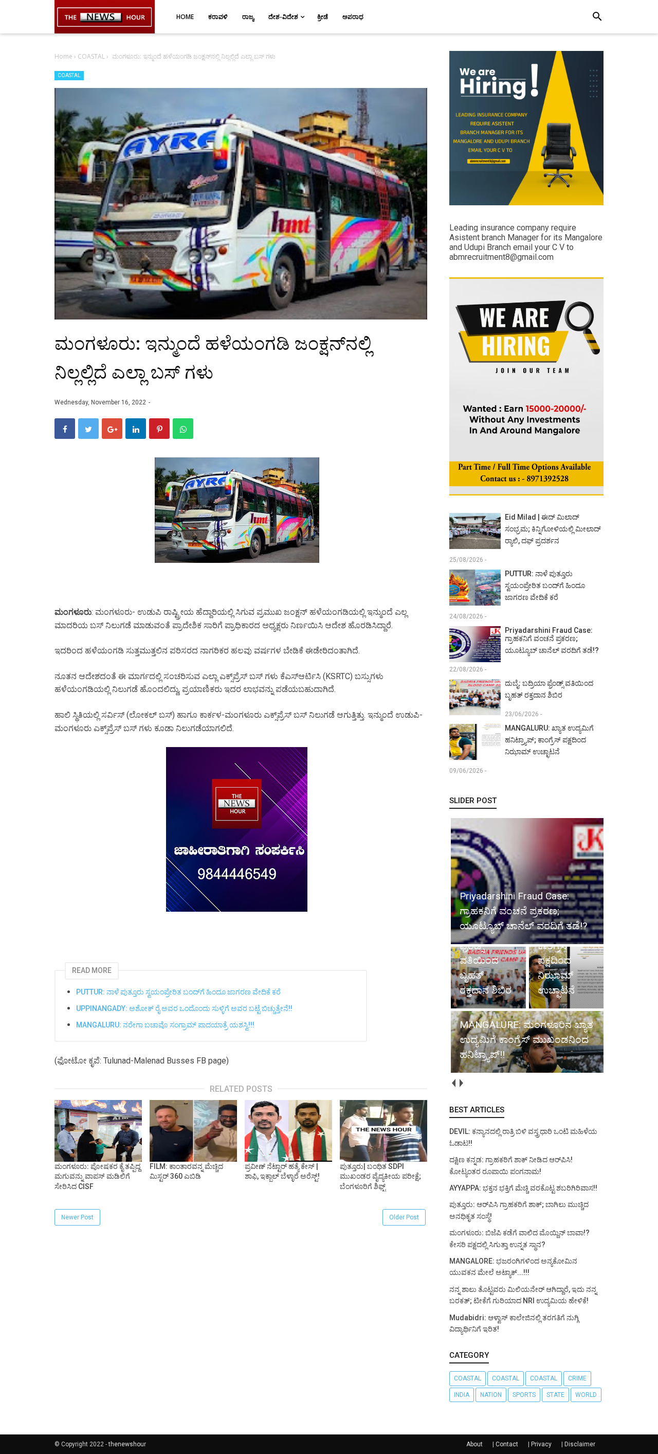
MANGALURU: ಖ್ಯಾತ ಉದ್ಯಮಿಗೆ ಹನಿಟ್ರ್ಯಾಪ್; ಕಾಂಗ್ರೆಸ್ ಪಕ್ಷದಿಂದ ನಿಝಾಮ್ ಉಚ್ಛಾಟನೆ (549, 740)
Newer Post (77, 1217)
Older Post (404, 1217)
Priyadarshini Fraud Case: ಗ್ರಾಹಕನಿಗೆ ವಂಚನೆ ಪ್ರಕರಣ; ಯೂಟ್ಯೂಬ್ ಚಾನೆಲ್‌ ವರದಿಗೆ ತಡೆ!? (552, 640)
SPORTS (524, 1394)
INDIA (461, 1394)
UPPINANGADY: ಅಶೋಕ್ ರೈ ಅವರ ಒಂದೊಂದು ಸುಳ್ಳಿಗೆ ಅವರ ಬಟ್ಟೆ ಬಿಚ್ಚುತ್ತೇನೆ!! (184, 1008)
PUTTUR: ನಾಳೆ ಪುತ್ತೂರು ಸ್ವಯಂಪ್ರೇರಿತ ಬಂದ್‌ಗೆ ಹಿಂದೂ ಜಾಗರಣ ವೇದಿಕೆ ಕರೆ (178, 992)
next (461, 1082)
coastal (467, 1378)
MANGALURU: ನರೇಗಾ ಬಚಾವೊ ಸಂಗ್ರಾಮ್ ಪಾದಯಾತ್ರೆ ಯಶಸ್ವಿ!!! (165, 1025)
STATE (555, 1394)
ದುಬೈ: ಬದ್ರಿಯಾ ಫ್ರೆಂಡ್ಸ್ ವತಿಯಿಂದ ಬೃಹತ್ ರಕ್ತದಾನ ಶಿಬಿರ (549, 689)
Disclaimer (579, 1444)
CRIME (577, 1378)
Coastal (505, 1378)
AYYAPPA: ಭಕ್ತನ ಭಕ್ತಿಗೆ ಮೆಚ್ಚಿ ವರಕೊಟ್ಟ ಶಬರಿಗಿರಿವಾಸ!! (523, 1188)
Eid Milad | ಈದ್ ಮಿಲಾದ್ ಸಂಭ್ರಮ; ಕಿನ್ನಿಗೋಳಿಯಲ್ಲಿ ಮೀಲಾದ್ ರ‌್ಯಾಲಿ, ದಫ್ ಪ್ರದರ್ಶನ (553, 529)
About (474, 1444)
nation (491, 1394)
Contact (507, 1444)
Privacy (541, 1444)
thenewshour (127, 1444)
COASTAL (69, 75)
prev (453, 1082)
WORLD (586, 1394)
